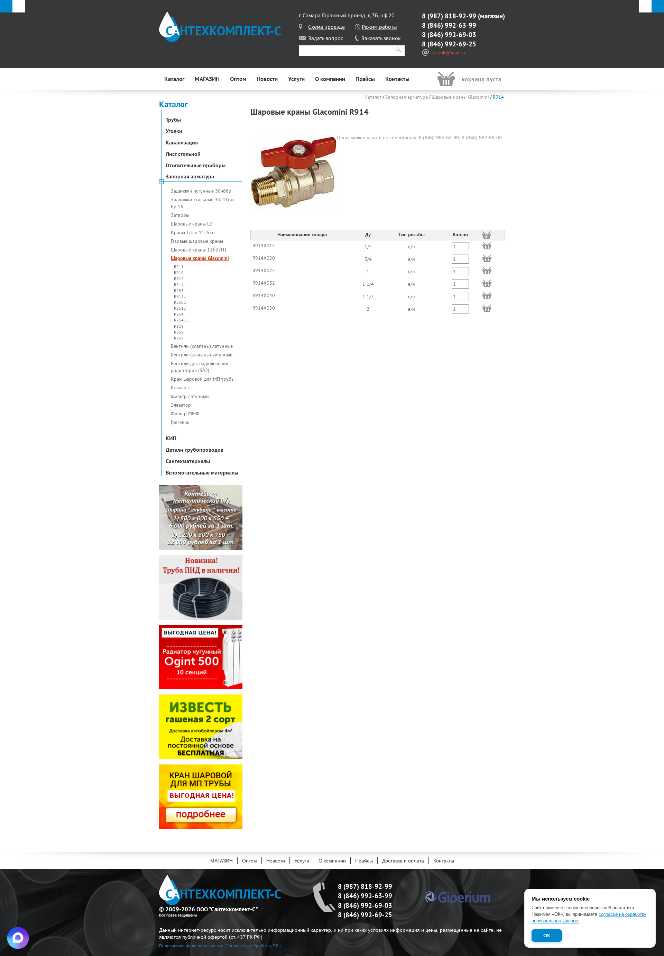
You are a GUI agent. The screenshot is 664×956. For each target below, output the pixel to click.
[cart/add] (486, 245)
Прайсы (365, 79)
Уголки (174, 130)
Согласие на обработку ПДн (253, 946)
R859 (179, 332)
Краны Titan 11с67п (192, 232)
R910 (179, 272)
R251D (180, 308)
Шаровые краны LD (192, 224)
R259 (179, 337)
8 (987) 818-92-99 (449, 16)
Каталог (174, 79)
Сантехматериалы (188, 461)
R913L (180, 296)
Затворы (180, 215)
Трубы (173, 119)
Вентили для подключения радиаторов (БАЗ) (199, 366)
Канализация (182, 142)
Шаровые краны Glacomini (200, 258)
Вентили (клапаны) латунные (202, 346)
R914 (179, 278)
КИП (171, 438)
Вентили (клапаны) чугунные (201, 355)
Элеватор (181, 405)
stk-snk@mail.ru (448, 53)
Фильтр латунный (190, 396)
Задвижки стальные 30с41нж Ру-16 (202, 203)
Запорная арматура (190, 176)
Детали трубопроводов (194, 449)
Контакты (397, 79)
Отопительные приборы (195, 165)
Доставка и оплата (403, 861)
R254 (179, 314)
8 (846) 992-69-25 (449, 44)
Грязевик (180, 422)
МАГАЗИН (207, 79)
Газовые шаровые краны (197, 241)
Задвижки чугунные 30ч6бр (201, 191)
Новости (267, 79)
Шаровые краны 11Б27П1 (199, 250)
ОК (546, 935)
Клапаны (180, 387)
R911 (179, 266)
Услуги (296, 79)
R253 (179, 290)
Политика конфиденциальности (190, 946)
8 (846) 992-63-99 (449, 25)
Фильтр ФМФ (185, 413)
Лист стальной (183, 153)
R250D (180, 302)
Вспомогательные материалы (202, 472)
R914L (180, 284)
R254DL (181, 319)
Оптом (238, 79)
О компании (330, 79)
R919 (179, 326)
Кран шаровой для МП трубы (202, 379)
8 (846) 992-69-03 (449, 34)
